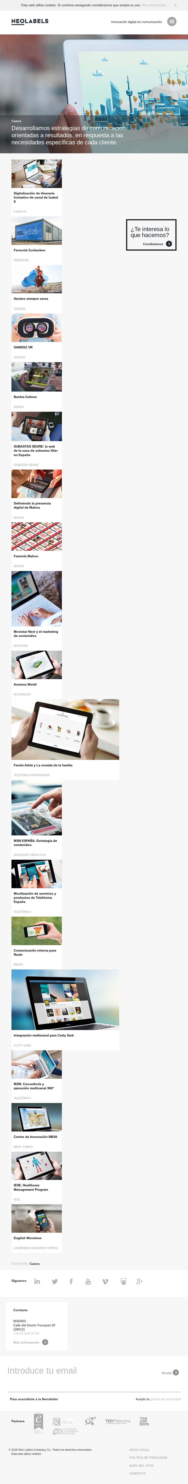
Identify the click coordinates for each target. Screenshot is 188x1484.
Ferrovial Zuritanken (29, 250)
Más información (154, 5)
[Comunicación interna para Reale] (36, 930)
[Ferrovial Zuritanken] (36, 230)
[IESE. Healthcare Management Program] (36, 1166)
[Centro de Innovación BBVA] (36, 1117)
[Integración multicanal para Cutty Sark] (65, 999)
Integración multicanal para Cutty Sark (44, 1035)
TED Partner (117, 1422)
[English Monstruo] (36, 1218)
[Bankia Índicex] (36, 376)
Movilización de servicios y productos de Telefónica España (35, 898)
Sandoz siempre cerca (31, 298)
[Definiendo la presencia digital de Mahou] (36, 484)
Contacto (137, 1473)
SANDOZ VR (23, 347)
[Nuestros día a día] (55, 1281)
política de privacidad (165, 1399)
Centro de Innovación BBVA (35, 1137)
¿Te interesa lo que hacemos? (150, 232)
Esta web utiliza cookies (26, 1454)
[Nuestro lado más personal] (72, 1281)
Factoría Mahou (26, 556)
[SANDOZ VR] (36, 327)
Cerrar (176, 5)
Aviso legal (139, 1450)
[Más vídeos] (106, 1281)
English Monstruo (28, 1238)
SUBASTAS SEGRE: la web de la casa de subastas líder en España (36, 450)
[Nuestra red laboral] (38, 1281)
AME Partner (65, 1432)
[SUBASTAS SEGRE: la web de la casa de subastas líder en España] (36, 426)
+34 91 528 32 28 (26, 1333)
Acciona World (25, 684)
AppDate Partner (144, 1422)
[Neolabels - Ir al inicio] (30, 22)
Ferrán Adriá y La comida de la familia (43, 765)
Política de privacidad (148, 1457)
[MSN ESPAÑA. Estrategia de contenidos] (36, 807)
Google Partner (64, 1422)
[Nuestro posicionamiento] (140, 1281)
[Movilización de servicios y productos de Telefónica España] (36, 874)
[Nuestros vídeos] (89, 1281)
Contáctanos (153, 244)
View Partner (90, 1422)
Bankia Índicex (25, 397)
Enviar (167, 1373)
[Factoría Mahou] (36, 536)
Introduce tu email (42, 1370)
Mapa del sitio (141, 1465)
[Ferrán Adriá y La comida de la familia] (65, 729)
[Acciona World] (36, 664)
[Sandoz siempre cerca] (36, 279)
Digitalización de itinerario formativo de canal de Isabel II (36, 197)
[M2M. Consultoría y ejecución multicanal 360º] (36, 1064)
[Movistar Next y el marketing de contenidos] (36, 598)
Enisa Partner (38, 1423)
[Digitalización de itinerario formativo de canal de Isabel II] (36, 173)
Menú (172, 21)
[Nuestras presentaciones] (123, 1281)
